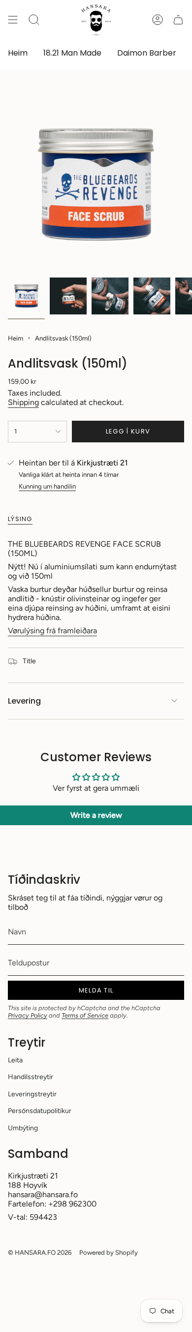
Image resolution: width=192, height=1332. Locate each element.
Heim (15, 338)
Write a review (96, 815)
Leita (15, 1060)
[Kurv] (178, 19)
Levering (24, 701)
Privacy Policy (27, 1015)
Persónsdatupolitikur (39, 1111)
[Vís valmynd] (13, 19)
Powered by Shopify (108, 1252)
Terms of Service (85, 1015)
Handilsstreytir (30, 1077)
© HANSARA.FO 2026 (39, 1252)
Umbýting (23, 1128)
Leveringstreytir (32, 1094)
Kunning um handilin (47, 486)
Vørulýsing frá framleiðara (52, 630)
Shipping (23, 402)
